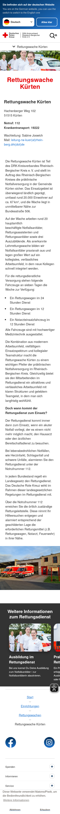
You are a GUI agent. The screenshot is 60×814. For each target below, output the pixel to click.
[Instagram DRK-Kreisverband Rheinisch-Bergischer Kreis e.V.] (49, 742)
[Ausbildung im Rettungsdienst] (30, 638)
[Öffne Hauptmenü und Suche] (53, 36)
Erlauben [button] (45, 809)
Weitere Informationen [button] (16, 800)
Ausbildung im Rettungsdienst (22, 659)
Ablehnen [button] (15, 809)
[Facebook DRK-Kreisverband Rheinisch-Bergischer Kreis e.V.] (10, 742)
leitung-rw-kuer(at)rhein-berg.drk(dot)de (23, 142)
